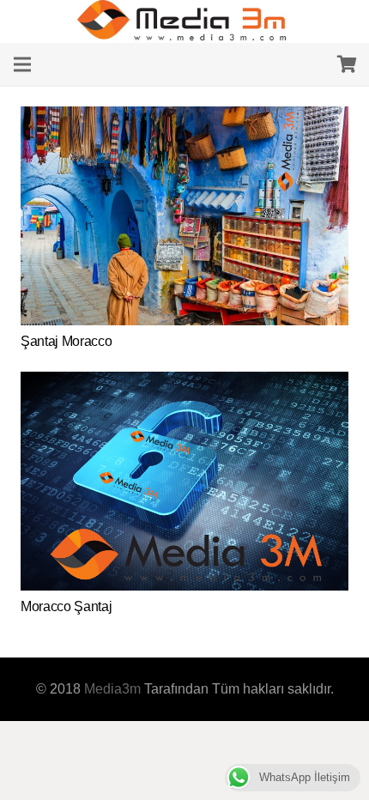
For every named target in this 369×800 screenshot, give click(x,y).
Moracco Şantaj (66, 606)
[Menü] (22, 64)
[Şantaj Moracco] (184, 117)
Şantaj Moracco (66, 341)
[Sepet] (347, 64)
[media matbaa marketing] (184, 21)
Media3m (112, 689)
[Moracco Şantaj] (184, 382)
